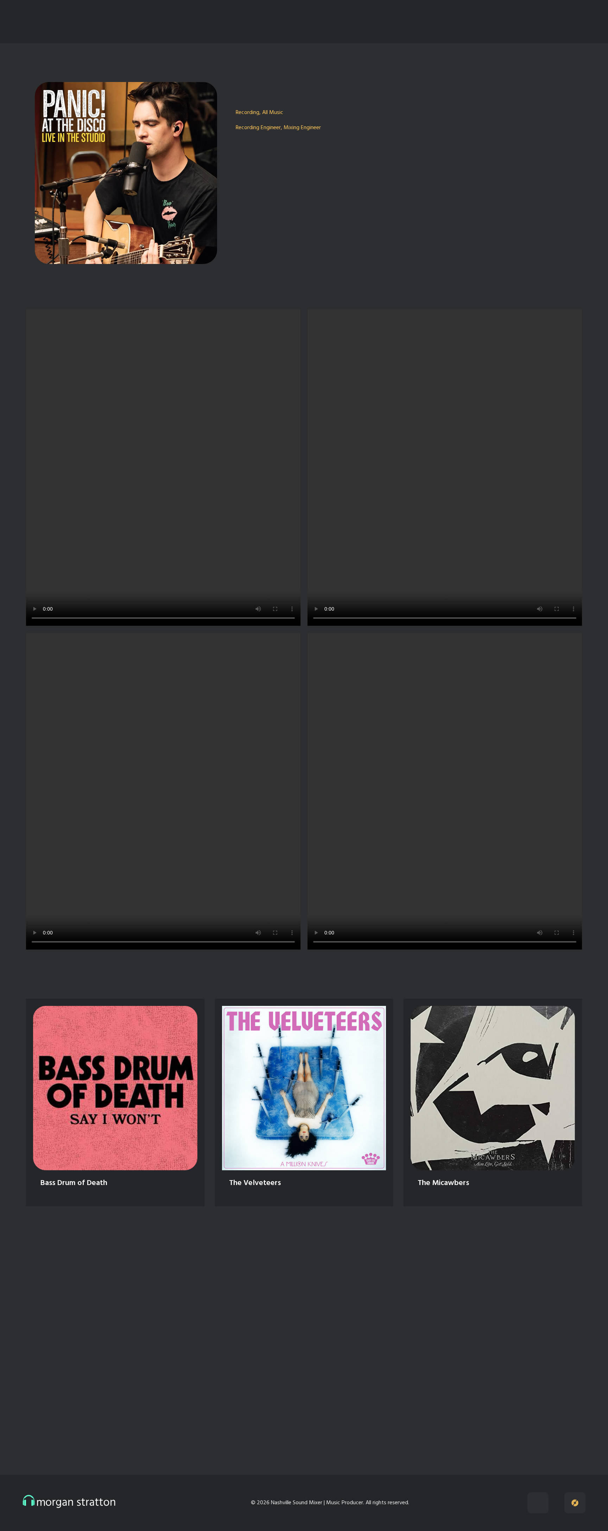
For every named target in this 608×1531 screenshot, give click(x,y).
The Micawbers (443, 1183)
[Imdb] (456, 21)
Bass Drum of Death (73, 1183)
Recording (247, 112)
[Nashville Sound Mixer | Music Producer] (69, 20)
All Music (272, 112)
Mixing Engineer (302, 127)
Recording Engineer (258, 127)
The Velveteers (255, 1183)
